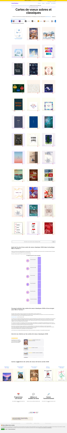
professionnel (54, 1)
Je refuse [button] (6, 429)
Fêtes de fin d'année (17, 5)
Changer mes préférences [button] (11, 429)
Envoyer (39, 3)
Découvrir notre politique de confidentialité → (45, 427)
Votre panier (48, 3)
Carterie (13, 5)
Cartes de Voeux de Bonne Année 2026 (25, 5)
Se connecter (53, 3)
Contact (43, 3)
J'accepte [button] (3, 429)
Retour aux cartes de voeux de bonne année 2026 (18, 19)
